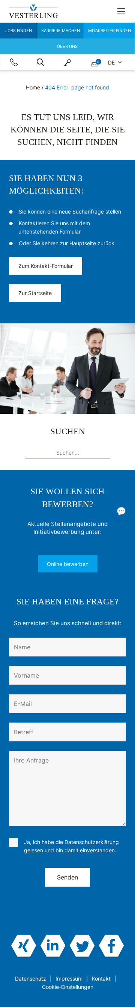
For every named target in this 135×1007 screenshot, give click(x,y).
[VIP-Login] (67, 62)
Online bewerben (67, 564)
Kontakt (101, 978)
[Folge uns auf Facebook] (111, 946)
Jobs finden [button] (18, 30)
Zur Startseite (35, 293)
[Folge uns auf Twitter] (82, 946)
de (112, 62)
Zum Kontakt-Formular (45, 266)
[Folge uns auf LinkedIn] (53, 946)
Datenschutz (30, 978)
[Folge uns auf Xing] (23, 946)
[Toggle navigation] (121, 11)
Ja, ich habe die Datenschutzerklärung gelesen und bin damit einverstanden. (71, 846)
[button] (40, 62)
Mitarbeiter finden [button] (109, 30)
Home (33, 87)
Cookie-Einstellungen (67, 987)
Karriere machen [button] (60, 30)
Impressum (69, 978)
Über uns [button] (67, 46)
